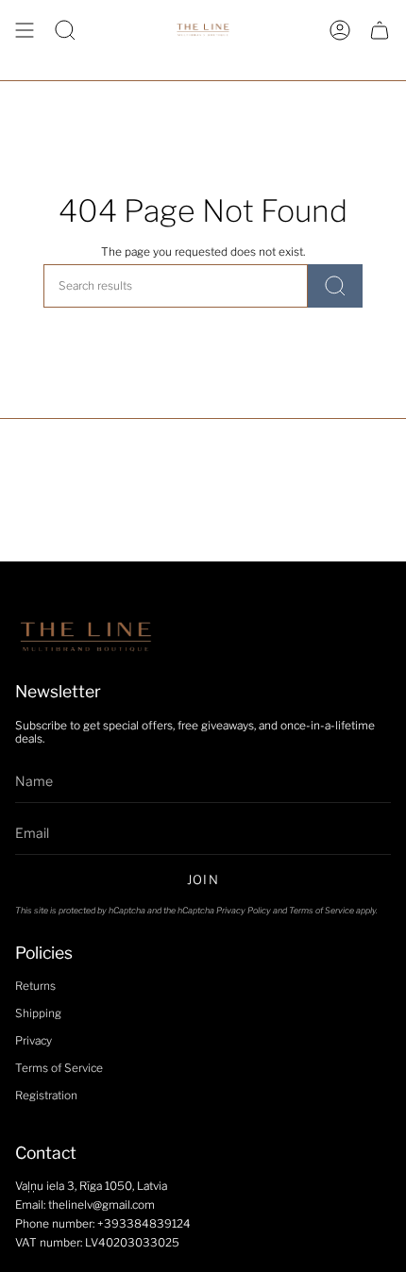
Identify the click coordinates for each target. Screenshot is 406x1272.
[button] (65, 30)
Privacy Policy (243, 910)
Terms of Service (321, 910)
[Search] (335, 286)
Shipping (38, 1013)
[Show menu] (24, 30)
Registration (46, 1095)
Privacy (33, 1040)
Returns (35, 986)
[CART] (379, 30)
